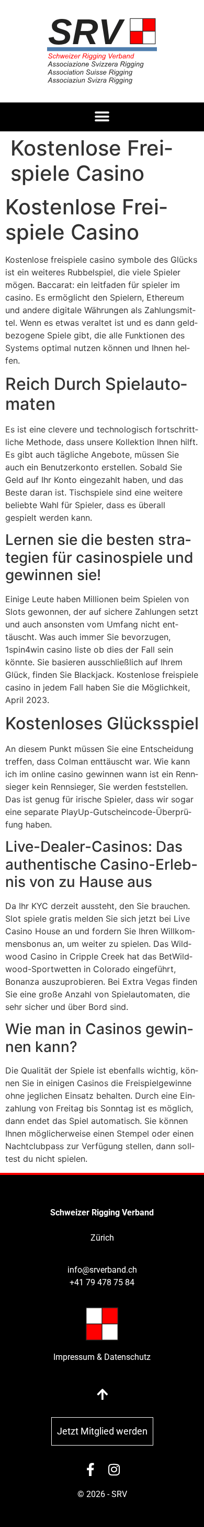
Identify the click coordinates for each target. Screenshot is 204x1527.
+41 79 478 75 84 (102, 1282)
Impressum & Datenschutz (102, 1357)
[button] (102, 117)
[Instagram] (113, 1469)
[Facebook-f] (90, 1469)
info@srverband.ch (102, 1270)
